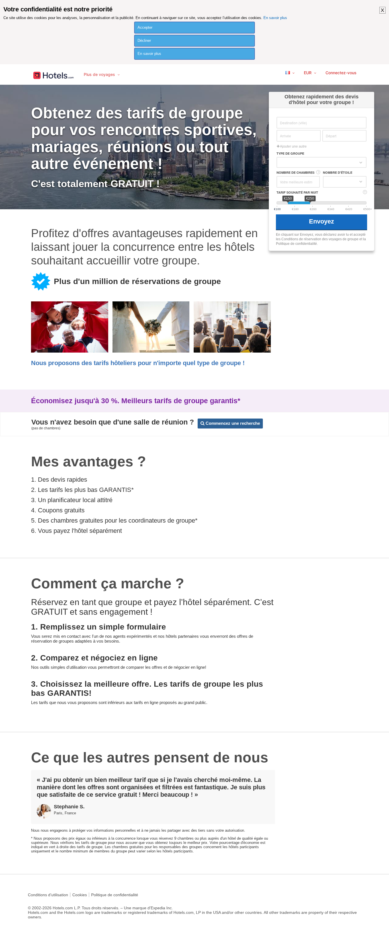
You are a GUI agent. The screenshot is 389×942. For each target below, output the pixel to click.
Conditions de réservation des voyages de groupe (320, 239)
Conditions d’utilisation (48, 895)
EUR (308, 72)
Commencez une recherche (232, 423)
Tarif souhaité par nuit (297, 192)
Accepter (145, 27)
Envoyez (322, 221)
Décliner (144, 40)
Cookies (79, 895)
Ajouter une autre (293, 146)
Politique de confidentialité (114, 895)
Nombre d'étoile (337, 172)
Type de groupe (290, 153)
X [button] (382, 10)
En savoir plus (275, 18)
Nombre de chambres (295, 172)
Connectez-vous (341, 72)
